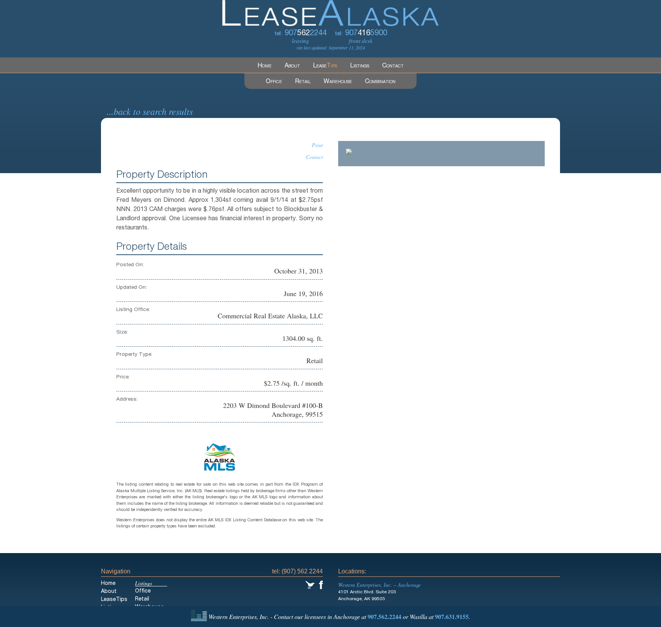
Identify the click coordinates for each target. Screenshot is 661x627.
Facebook (321, 585)
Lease (325, 66)
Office (274, 82)
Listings (359, 66)
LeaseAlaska (330, 13)
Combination (380, 82)
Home (264, 66)
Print (317, 145)
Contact (393, 66)
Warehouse (338, 82)
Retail (303, 82)
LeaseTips (114, 599)
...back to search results (150, 111)
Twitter (310, 585)
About (292, 66)
